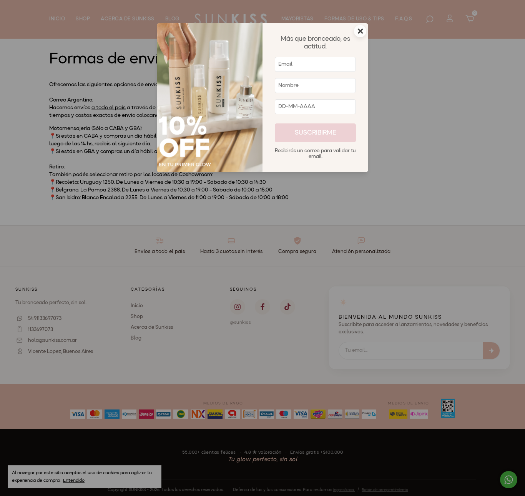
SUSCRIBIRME (315, 133)
